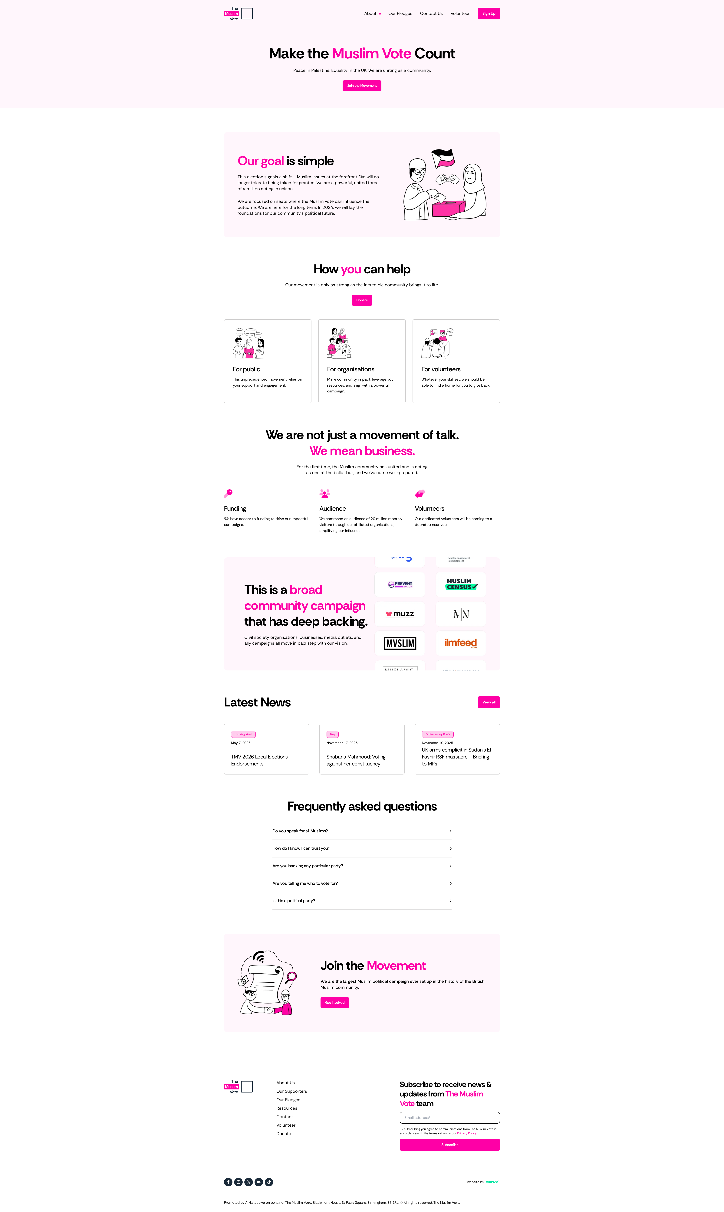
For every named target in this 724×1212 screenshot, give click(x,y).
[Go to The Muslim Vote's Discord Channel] (259, 1182)
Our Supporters (291, 1091)
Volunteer (285, 1125)
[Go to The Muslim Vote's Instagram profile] (238, 1182)
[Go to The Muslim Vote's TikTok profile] (269, 1182)
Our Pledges (288, 1099)
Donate (362, 300)
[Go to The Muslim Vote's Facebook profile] (228, 1182)
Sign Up (488, 13)
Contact (284, 1116)
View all (488, 702)
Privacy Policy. (467, 1133)
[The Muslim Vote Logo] (238, 13)
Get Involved (335, 1002)
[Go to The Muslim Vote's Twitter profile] (248, 1182)
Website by (475, 1182)
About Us (285, 1083)
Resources (286, 1108)
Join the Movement (362, 85)
